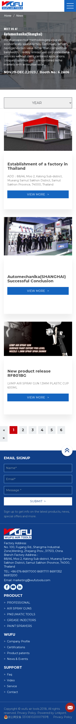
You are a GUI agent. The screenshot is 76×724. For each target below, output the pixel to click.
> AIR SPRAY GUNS (18, 608)
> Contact (11, 692)
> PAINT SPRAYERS (18, 626)
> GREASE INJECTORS (20, 620)
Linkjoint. (61, 713)
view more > (38, 194)
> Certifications (14, 647)
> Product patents (16, 653)
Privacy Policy (62, 717)
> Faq (8, 674)
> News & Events (16, 659)
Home (7, 15)
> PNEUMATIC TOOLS (19, 614)
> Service (10, 686)
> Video (9, 680)
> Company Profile (17, 641)
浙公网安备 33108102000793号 (28, 717)
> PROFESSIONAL (17, 602)
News (19, 15)
